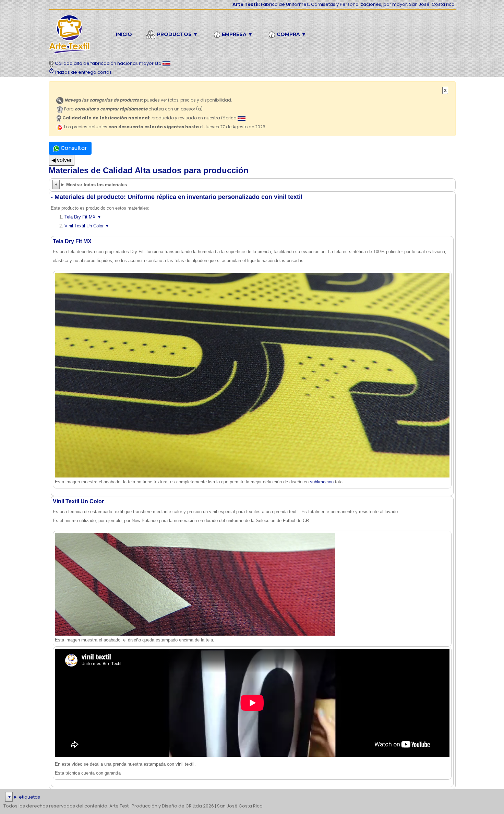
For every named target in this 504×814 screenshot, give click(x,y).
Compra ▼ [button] (290, 34)
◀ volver (61, 160)
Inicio (124, 34)
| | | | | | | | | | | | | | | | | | (249, 798)
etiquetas (29, 797)
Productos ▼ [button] (177, 34)
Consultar (73, 148)
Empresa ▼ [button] (236, 34)
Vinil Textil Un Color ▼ (86, 225)
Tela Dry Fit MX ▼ (82, 217)
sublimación (322, 481)
